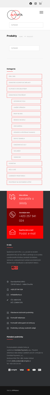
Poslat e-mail (27, 234)
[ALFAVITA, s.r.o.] (23, 15)
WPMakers (15, 390)
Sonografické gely (20, 145)
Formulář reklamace (18, 318)
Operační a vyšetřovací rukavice (24, 132)
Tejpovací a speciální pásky (18, 89)
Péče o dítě (12, 170)
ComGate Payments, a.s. (23, 350)
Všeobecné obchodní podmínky (22, 312)
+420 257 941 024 (17, 289)
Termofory (17, 157)
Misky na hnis (18, 114)
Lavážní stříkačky (19, 107)
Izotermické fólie (19, 101)
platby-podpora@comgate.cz (21, 361)
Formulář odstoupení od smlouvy (23, 323)
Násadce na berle (19, 120)
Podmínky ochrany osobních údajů (23, 328)
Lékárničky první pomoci (17, 176)
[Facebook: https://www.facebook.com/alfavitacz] (13, 269)
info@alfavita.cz (16, 295)
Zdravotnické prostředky (17, 95)
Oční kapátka (18, 126)
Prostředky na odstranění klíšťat (20, 182)
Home (21, 37)
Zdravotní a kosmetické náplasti (19, 83)
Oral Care (12, 76)
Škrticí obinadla (19, 139)
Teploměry (17, 151)
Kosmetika (12, 163)
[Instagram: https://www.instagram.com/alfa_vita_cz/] (35, 4)
